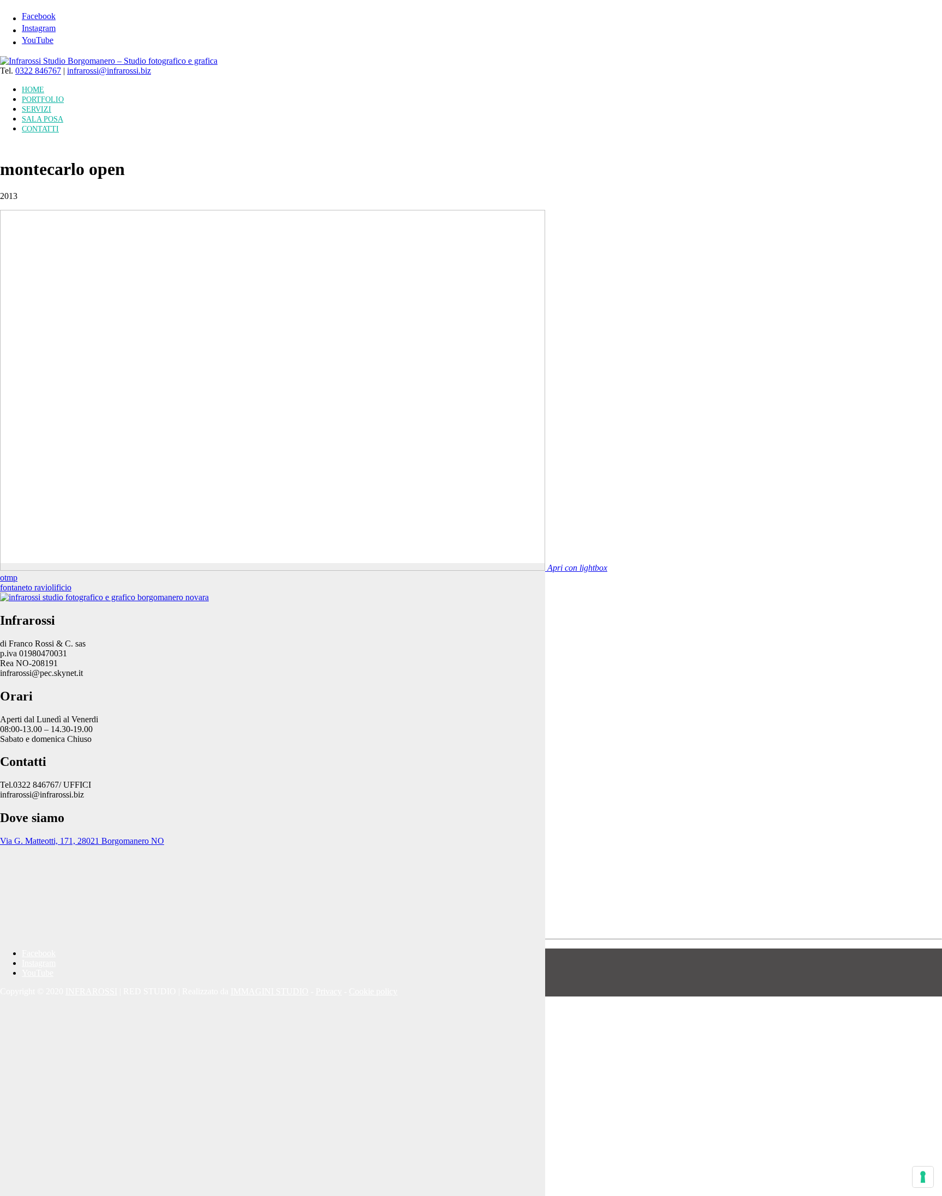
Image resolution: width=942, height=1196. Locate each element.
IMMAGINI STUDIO (270, 991)
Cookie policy (373, 991)
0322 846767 (38, 70)
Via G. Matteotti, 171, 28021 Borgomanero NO (82, 840)
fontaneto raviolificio (35, 587)
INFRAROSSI (91, 991)
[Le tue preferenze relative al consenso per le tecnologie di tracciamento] (923, 1177)
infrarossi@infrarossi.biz (109, 70)
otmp (8, 577)
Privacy (329, 991)
